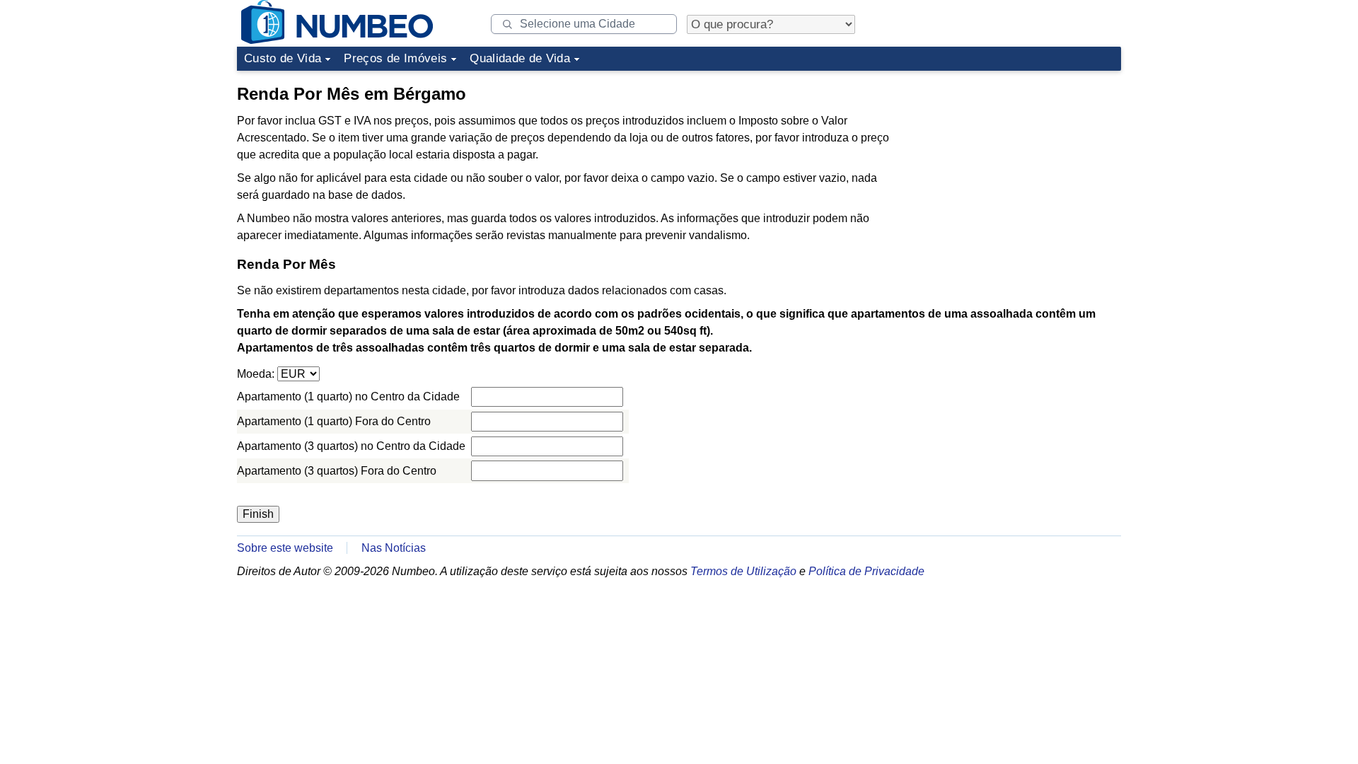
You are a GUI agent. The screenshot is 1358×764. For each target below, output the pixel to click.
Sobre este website (285, 548)
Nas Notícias (393, 548)
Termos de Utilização (743, 571)
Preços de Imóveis (395, 58)
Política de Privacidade (866, 571)
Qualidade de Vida (520, 58)
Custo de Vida (282, 58)
